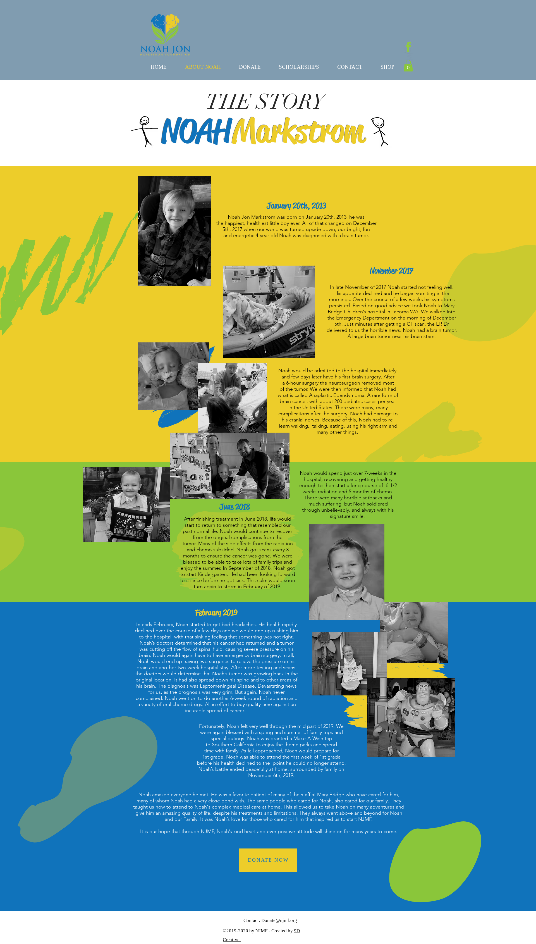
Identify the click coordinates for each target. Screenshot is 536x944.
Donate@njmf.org (279, 920)
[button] (408, 65)
